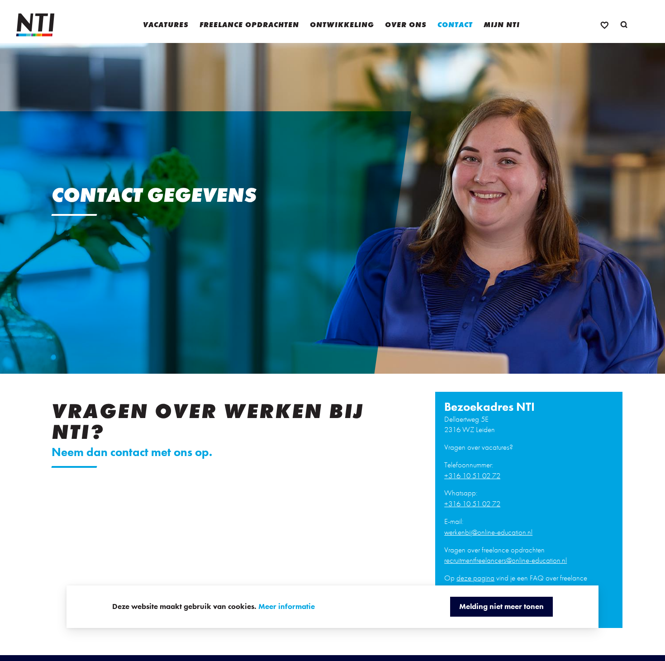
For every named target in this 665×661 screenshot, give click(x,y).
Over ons (406, 24)
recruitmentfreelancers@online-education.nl (505, 560)
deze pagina (475, 578)
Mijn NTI (502, 24)
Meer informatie (286, 606)
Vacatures (166, 24)
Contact (455, 24)
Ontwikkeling (342, 24)
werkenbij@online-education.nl (488, 532)
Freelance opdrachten (249, 24)
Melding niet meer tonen (501, 606)
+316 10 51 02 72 (472, 475)
